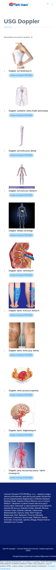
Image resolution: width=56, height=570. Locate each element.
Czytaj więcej (5, 569)
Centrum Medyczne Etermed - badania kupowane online (35, 549)
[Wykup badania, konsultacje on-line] (26, 4)
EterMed (53, 556)
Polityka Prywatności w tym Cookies (26, 556)
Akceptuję (51, 566)
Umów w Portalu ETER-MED (21, 75)
